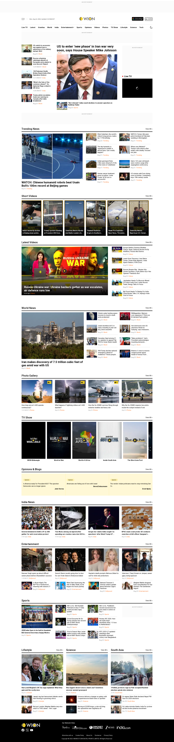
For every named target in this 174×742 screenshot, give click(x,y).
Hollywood (96, 578)
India (57, 27)
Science (133, 27)
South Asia (117, 649)
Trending (29, 188)
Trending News (30, 128)
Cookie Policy (80, 735)
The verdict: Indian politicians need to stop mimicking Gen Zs (130, 485)
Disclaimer (98, 735)
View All (149, 129)
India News (28, 502)
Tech (141, 27)
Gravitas (41, 27)
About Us (89, 735)
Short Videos (29, 196)
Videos (33, 293)
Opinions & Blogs (31, 469)
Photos (105, 27)
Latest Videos (30, 242)
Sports (79, 27)
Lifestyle (123, 27)
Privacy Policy (108, 735)
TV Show (114, 27)
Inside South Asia (109, 460)
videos (97, 27)
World (49, 27)
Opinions (88, 27)
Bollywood (32, 578)
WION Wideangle (33, 460)
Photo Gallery (30, 375)
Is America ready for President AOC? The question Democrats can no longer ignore (41, 485)
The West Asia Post (135, 460)
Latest (32, 27)
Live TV (24, 27)
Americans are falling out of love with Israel (82, 484)
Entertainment (67, 27)
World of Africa (84, 460)
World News (29, 307)
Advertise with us (67, 735)
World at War (59, 460)
